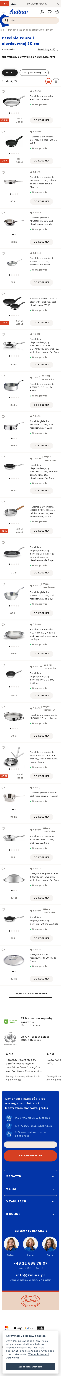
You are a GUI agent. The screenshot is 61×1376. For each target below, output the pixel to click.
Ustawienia (12, 1357)
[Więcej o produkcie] (14, 101)
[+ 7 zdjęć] (14, 634)
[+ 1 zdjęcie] (14, 263)
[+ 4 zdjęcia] (14, 552)
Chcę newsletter (30, 1156)
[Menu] (4, 12)
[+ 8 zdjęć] (14, 757)
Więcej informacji (39, 1354)
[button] (30, 72)
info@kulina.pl (30, 1275)
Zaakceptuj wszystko (30, 1366)
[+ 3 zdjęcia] (14, 675)
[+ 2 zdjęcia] (14, 303)
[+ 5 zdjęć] (14, 467)
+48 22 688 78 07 (30, 1263)
